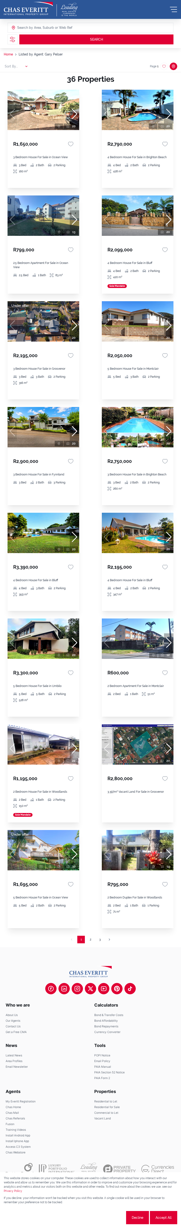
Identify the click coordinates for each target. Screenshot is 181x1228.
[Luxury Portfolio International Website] (56, 1169)
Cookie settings (107, 1218)
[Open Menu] (173, 9)
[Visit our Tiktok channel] (130, 988)
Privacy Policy (13, 1191)
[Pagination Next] (109, 939)
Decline (137, 1218)
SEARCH (96, 39)
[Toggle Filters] (12, 39)
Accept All (164, 1218)
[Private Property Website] (119, 1169)
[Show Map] (173, 66)
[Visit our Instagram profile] (77, 988)
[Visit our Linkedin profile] (64, 988)
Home (8, 54)
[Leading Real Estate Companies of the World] (69, 9)
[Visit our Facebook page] (51, 988)
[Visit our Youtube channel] (103, 988)
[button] (74, 114)
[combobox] (35, 28)
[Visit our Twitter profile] (90, 988)
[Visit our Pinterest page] (117, 988)
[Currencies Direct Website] (157, 1169)
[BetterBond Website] (19, 1169)
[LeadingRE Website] (88, 1169)
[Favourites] (71, 144)
